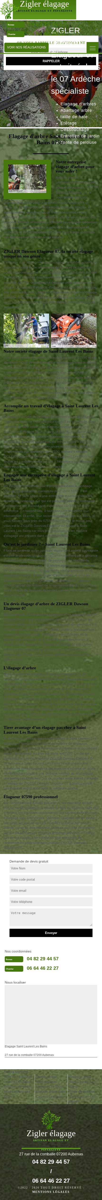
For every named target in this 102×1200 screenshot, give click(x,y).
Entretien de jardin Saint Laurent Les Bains (17, 1091)
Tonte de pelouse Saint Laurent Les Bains (82, 1096)
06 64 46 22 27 (46, 33)
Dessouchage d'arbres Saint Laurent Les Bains (50, 1081)
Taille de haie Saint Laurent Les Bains (18, 1079)
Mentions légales (51, 1192)
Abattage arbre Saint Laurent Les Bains (82, 1081)
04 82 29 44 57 (46, 24)
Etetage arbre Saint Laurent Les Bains (50, 1094)
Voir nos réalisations (26, 47)
